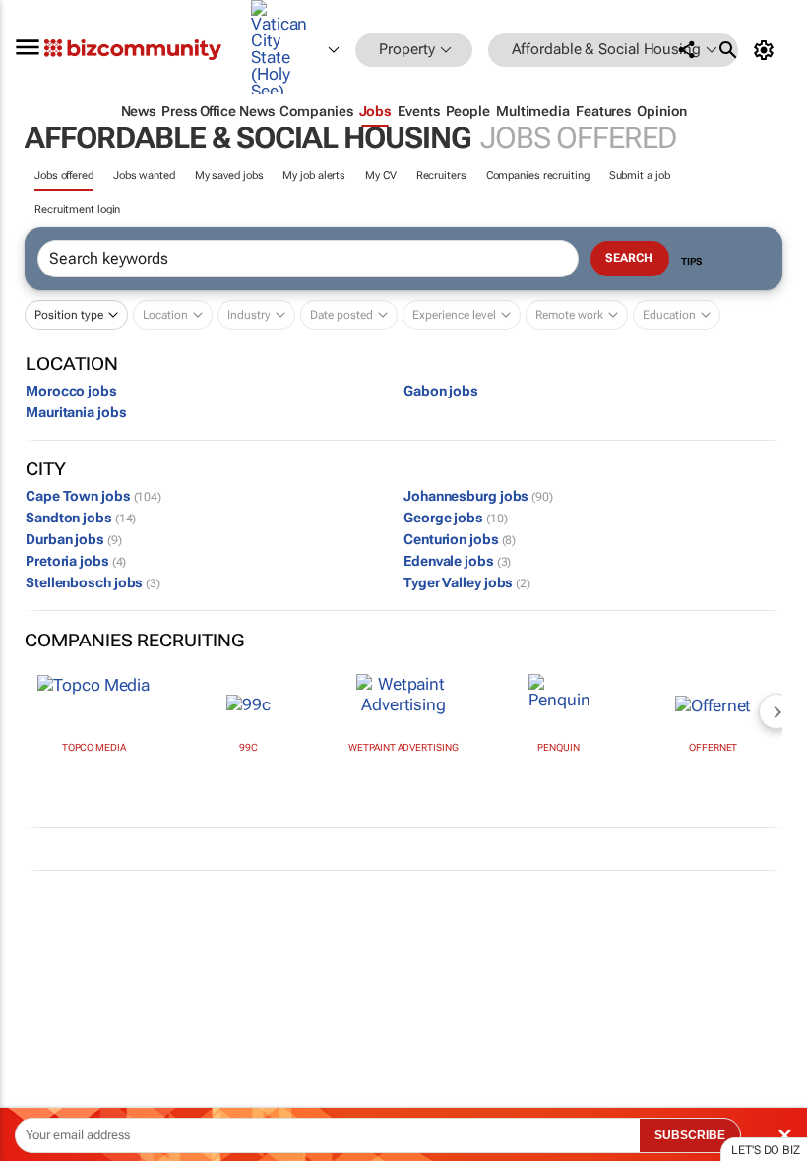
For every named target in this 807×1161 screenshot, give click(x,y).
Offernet (713, 747)
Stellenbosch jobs (93, 582)
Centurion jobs (460, 539)
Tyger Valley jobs (467, 582)
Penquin (558, 747)
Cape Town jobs (93, 496)
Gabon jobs (441, 390)
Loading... (37, 933)
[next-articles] (776, 711)
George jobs (455, 517)
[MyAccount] (767, 50)
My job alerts (313, 175)
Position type (68, 315)
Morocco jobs (71, 390)
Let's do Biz (765, 1150)
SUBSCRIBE (689, 1135)
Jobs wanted (144, 175)
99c (248, 747)
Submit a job (639, 175)
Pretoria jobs (76, 561)
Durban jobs (74, 539)
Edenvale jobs (457, 561)
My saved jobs (229, 175)
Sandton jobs (81, 517)
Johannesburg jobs (478, 496)
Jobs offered (63, 175)
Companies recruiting (538, 175)
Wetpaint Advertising (403, 747)
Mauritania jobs (76, 412)
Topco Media (94, 747)
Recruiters (441, 175)
